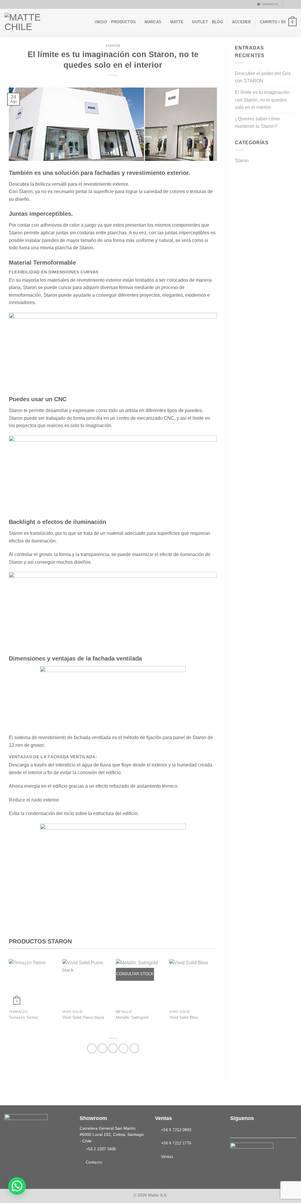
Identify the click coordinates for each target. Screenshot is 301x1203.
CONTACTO (269, 4)
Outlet (200, 22)
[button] (17, 1186)
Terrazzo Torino (23, 1017)
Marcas (153, 22)
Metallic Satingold (132, 1017)
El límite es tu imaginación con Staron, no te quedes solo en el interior (262, 100)
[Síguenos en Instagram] (293, 4)
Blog (217, 22)
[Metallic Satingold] (139, 983)
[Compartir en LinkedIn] (134, 1048)
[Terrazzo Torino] (32, 983)
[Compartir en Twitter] (102, 1048)
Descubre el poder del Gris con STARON (263, 77)
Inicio (101, 22)
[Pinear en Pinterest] (123, 1048)
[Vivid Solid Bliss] (193, 983)
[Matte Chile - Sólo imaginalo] (33, 22)
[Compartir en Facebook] (92, 1048)
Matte (176, 22)
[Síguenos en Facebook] (288, 4)
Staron (113, 45)
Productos (123, 22)
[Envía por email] (113, 1048)
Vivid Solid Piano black (83, 1017)
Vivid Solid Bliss (183, 1017)
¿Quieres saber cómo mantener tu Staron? (257, 122)
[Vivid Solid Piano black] (86, 983)
